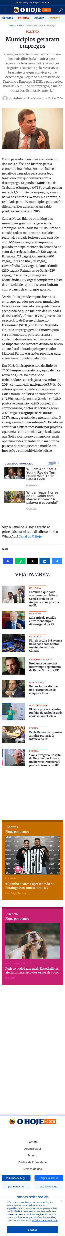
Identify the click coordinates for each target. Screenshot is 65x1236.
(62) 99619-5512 (49, 1186)
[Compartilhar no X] (32, 561)
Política (23, 18)
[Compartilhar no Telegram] (57, 561)
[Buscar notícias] (61, 10)
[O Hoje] (32, 10)
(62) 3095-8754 (16, 1186)
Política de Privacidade (45, 1220)
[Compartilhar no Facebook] (8, 561)
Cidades (39, 18)
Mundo (32, 1155)
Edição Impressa (49, 1178)
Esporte (55, 18)
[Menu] (5, 10)
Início (11, 25)
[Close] (62, 1201)
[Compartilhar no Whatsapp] (20, 561)
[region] (32, 1217)
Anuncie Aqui (32, 1149)
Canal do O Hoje (30, 536)
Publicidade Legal (16, 1178)
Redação (18, 98)
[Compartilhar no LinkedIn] (44, 561)
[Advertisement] (33, 793)
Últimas (7, 18)
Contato (33, 1142)
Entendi (32, 1229)
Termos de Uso (32, 1169)
